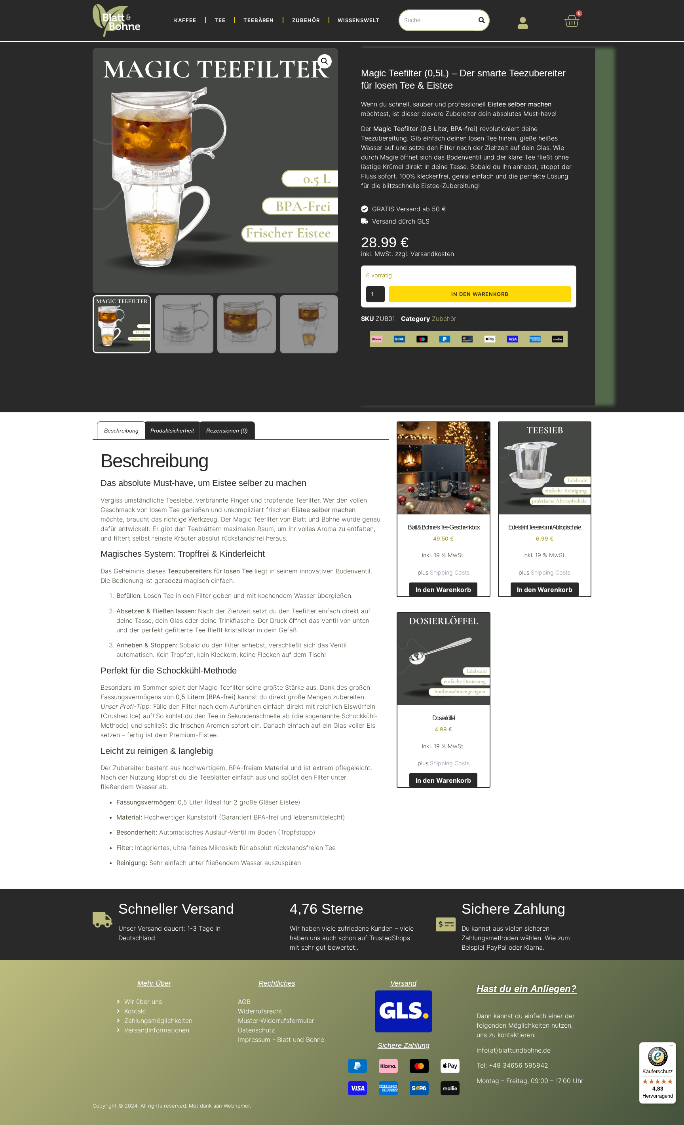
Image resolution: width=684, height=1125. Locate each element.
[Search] (482, 20)
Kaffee (185, 20)
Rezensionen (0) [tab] (227, 430)
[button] (324, 61)
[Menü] (671, 1047)
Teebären (258, 20)
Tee (220, 20)
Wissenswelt (359, 20)
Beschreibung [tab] (121, 430)
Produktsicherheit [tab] (172, 430)
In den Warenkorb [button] (443, 590)
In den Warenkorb (480, 294)
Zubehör (306, 20)
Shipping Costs (449, 572)
